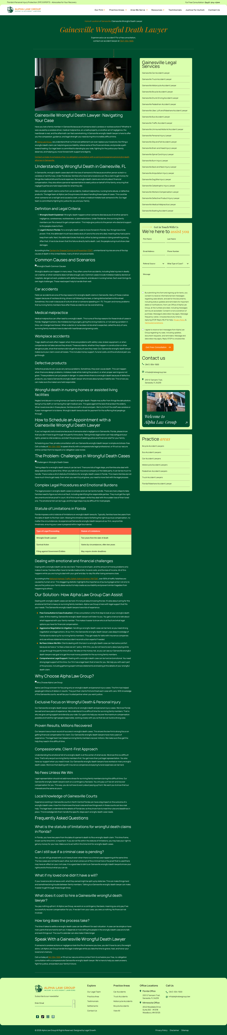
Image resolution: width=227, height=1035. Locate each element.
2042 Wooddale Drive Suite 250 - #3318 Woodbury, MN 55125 (152, 1010)
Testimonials (175, 10)
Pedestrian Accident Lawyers (154, 471)
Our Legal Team (94, 991)
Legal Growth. (90, 1030)
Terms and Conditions (154, 323)
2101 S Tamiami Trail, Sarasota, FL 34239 (154, 381)
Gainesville (106, 21)
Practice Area (93, 996)
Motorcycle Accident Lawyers (154, 464)
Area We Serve (138, 10)
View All (117, 1010)
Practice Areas (116, 10)
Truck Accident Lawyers (152, 477)
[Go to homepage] (55, 988)
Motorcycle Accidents (123, 1001)
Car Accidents (120, 991)
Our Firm (99, 10)
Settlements (92, 1006)
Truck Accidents (121, 996)
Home (87, 21)
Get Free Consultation (156, 347)
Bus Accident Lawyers (151, 452)
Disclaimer (174, 1030)
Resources (156, 10)
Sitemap (185, 1030)
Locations (95, 21)
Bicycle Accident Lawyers (153, 446)
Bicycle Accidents (121, 1006)
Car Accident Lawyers (151, 458)
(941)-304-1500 (212, 2)
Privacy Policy (179, 320)
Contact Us (214, 10)
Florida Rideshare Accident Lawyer (157, 483)
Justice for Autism (195, 10)
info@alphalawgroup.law (155, 372)
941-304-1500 (54, 446)
